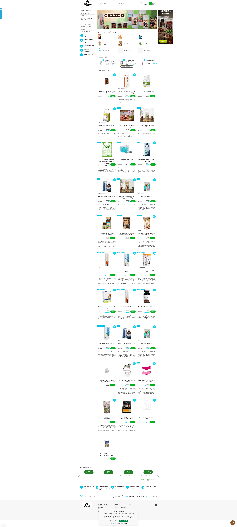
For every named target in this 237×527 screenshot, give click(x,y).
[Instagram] (156, 505)
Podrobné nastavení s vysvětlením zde (118, 523)
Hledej (123, 3)
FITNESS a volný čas (86, 26)
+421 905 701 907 (115, 0)
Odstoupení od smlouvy (119, 505)
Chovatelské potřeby (86, 13)
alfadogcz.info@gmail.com (105, 0)
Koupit (112, 96)
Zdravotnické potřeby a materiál (87, 19)
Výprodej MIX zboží (86, 29)
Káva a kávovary (85, 21)
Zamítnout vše (113, 520)
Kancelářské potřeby (86, 24)
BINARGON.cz (147, 522)
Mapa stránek (154, 522)
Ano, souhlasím (123, 520)
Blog (130, 504)
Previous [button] (79, 476)
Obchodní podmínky (118, 504)
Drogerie (83, 15)
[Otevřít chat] (232, 522)
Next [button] (158, 476)
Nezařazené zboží (85, 31)
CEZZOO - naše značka (86, 10)
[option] (127, 19)
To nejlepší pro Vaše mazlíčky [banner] (87, 3)
